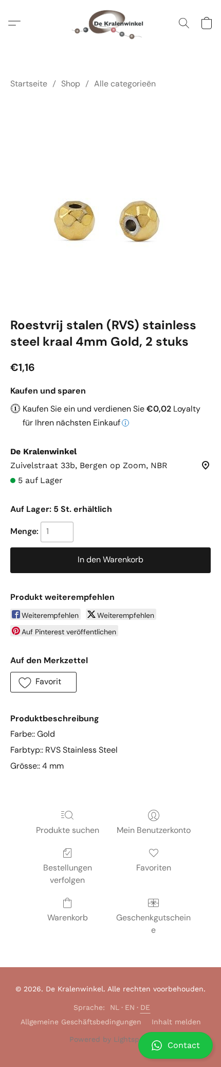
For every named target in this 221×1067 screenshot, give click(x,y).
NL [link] (115, 1007)
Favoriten (153, 867)
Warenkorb (67, 917)
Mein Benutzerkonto (154, 830)
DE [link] (145, 1007)
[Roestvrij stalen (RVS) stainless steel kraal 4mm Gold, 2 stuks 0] (110, 201)
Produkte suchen (67, 830)
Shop (70, 83)
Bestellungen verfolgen (67, 873)
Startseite (28, 83)
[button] (110, 1045)
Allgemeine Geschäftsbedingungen (81, 1022)
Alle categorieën (125, 83)
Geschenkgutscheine (153, 923)
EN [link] (130, 1007)
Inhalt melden (176, 1022)
